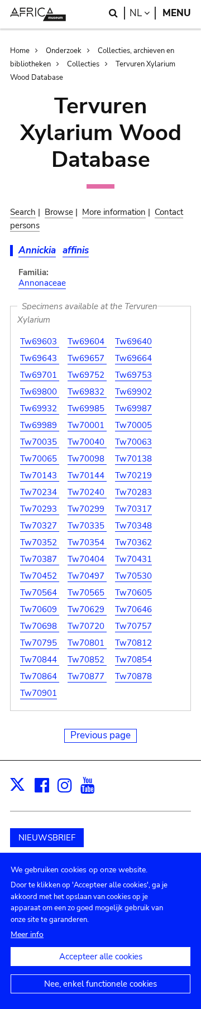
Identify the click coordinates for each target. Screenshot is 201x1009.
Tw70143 (39, 475)
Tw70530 (133, 576)
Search (23, 212)
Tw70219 (133, 475)
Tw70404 (87, 559)
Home (20, 51)
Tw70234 (39, 492)
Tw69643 (39, 358)
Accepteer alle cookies (100, 956)
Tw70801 (87, 642)
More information (114, 212)
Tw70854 (133, 659)
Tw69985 (87, 408)
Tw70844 (39, 659)
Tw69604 (87, 341)
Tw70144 (87, 475)
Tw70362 (133, 542)
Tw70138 (133, 458)
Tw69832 (87, 391)
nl (143, 13)
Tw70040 (87, 442)
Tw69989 (39, 425)
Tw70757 (133, 626)
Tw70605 (133, 592)
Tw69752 (87, 375)
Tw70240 (87, 492)
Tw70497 (87, 576)
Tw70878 (133, 676)
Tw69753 (133, 375)
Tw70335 (87, 525)
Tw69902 (133, 391)
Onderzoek (64, 51)
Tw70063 (133, 442)
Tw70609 (39, 609)
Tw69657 (87, 358)
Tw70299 (87, 509)
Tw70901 (38, 693)
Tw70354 (87, 542)
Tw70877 (87, 676)
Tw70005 (133, 425)
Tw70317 (133, 509)
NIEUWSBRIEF (46, 837)
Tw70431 (133, 559)
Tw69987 (133, 408)
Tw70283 (133, 492)
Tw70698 (39, 626)
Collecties (83, 64)
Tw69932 (39, 408)
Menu (176, 13)
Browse (59, 212)
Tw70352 (39, 542)
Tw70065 (39, 458)
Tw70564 (39, 592)
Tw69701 (39, 375)
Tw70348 (133, 525)
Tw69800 (39, 391)
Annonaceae (42, 283)
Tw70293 (39, 509)
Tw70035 (39, 442)
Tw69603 (39, 341)
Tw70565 (87, 592)
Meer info (27, 934)
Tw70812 (133, 642)
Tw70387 (39, 559)
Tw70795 (39, 642)
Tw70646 (133, 609)
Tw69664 (133, 358)
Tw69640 (133, 341)
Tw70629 (87, 609)
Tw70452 (39, 576)
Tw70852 (87, 659)
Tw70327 (39, 525)
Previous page (100, 735)
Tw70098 (87, 458)
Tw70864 (39, 676)
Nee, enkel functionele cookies (100, 983)
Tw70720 (87, 626)
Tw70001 (87, 425)
